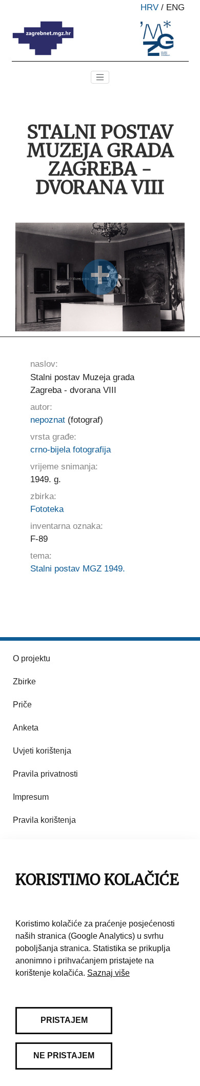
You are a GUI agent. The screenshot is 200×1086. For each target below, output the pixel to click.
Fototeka (47, 509)
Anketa (25, 727)
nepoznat (47, 420)
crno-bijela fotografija (70, 450)
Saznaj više (108, 973)
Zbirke (24, 681)
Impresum (31, 797)
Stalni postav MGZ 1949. (77, 569)
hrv (149, 7)
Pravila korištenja (44, 820)
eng (175, 7)
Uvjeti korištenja (42, 750)
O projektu (31, 658)
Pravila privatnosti (45, 773)
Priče (22, 704)
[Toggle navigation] (100, 77)
